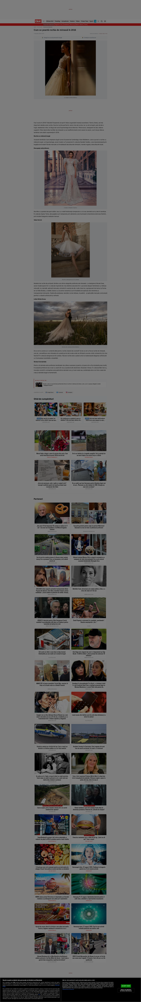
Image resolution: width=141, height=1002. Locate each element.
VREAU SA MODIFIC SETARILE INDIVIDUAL (126, 990)
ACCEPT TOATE (126, 986)
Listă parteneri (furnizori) (68, 989)
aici (39, 994)
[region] (70, 990)
